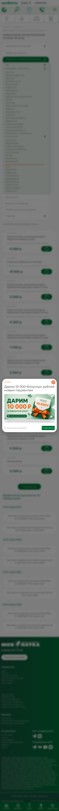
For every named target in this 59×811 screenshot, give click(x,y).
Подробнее (48, 428)
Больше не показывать (16, 428)
